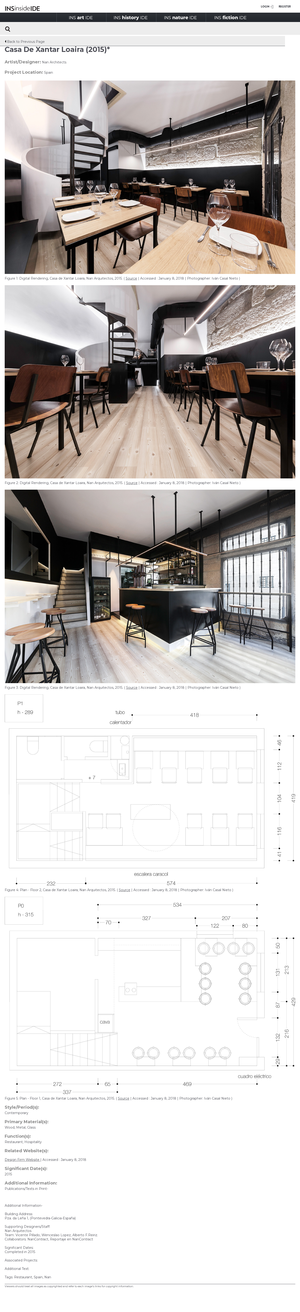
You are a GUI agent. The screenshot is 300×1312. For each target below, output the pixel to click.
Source (131, 278)
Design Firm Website (22, 1160)
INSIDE (81, 17)
